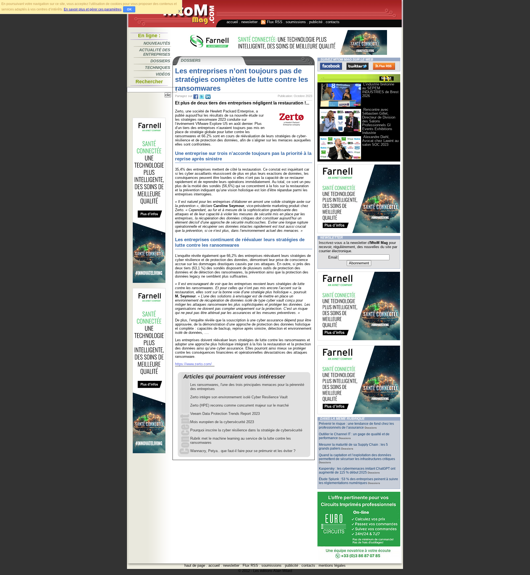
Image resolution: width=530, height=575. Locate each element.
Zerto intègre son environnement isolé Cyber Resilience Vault (239, 397)
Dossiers (160, 61)
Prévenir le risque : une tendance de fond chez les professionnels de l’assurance (356, 425)
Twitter (357, 66)
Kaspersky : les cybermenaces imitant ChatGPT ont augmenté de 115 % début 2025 (357, 470)
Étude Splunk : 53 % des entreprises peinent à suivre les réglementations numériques (358, 481)
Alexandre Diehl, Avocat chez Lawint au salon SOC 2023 (380, 141)
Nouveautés (157, 43)
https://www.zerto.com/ (193, 364)
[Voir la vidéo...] (340, 106)
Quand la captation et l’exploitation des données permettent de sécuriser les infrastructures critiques (357, 457)
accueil (232, 22)
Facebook (331, 66)
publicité (315, 22)
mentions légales (332, 565)
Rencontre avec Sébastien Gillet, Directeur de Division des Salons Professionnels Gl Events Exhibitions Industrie (378, 121)
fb (195, 97)
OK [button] (129, 9)
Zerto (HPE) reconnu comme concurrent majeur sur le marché (239, 405)
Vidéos (163, 74)
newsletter (249, 22)
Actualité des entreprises (154, 52)
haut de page (194, 565)
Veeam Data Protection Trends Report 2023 (225, 414)
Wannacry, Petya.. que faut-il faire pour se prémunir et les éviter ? (242, 451)
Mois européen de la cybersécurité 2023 (222, 422)
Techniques (157, 67)
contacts (333, 22)
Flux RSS (274, 22)
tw (202, 97)
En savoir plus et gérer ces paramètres (92, 9)
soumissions (296, 22)
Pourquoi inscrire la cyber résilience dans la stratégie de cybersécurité (246, 430)
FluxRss (384, 66)
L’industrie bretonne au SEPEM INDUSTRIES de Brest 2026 (380, 90)
